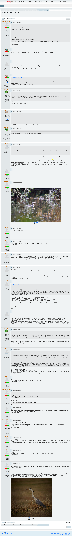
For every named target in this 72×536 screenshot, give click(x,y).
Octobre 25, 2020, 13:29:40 (17, 111)
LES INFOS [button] (16, 1)
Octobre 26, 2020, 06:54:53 (17, 128)
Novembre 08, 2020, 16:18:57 (17, 407)
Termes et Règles (65, 534)
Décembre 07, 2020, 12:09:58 (18, 463)
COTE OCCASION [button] (29, 1)
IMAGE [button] (42, 1)
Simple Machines (11, 533)
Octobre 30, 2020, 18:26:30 (17, 241)
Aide (61, 534)
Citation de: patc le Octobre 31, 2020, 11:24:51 (18, 284)
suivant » (68, 15)
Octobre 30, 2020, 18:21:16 (18, 182)
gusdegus (6, 89)
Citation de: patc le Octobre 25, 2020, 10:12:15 (18, 77)
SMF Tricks (7, 532)
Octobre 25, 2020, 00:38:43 (17, 22)
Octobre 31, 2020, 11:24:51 (17, 267)
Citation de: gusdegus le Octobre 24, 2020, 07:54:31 (19, 24)
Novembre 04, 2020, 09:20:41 (17, 329)
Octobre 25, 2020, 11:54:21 (17, 90)
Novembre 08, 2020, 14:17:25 (17, 377)
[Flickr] (7, 82)
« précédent (63, 15)
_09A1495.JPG (36, 222)
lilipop (6, 462)
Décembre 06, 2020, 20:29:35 (17, 450)
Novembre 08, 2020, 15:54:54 (17, 390)
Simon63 (6, 143)
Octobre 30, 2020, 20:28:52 (17, 254)
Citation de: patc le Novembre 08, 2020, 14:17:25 (18, 392)
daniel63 (6, 48)
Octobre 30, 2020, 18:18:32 (17, 169)
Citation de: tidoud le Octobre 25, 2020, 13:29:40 (18, 130)
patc (6, 60)
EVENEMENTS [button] (22, 1)
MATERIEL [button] (48, 1)
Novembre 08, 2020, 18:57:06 (17, 420)
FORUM (52, 1)
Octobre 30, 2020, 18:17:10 (17, 144)
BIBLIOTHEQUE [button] (37, 1)
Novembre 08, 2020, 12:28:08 (17, 349)
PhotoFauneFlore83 (6, 21)
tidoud (5, 74)
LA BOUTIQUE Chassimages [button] (60, 1)
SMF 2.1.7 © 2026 (5, 533)
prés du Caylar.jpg (32, 517)
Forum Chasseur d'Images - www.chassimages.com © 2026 (61, 533)
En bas (3, 18)
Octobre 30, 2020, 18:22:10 (17, 228)
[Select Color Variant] (71, 2)
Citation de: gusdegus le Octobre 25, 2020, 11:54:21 (19, 114)
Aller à (52, 526)
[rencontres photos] (7, 474)
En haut (3, 522)
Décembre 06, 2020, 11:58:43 (17, 437)
